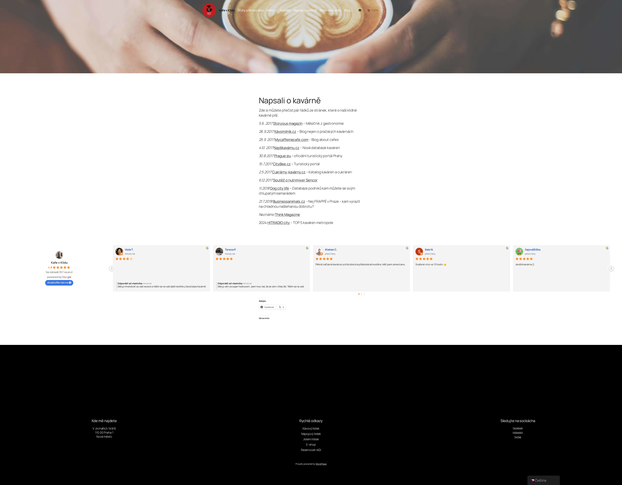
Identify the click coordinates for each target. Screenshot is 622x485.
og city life (281, 188)
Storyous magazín (288, 123)
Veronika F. (331, 249)
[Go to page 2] (364, 293)
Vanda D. (130, 249)
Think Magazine (287, 214)
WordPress (321, 463)
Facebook (518, 428)
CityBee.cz (282, 164)
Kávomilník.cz (285, 131)
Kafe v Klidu (227, 10)
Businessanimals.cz (289, 201)
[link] (373, 10)
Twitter (517, 436)
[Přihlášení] (360, 10)
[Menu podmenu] (276, 10)
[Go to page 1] (361, 294)
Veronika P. (431, 249)
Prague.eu (282, 155)
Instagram (518, 432)
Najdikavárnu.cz (286, 147)
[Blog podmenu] (352, 10)
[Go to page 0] (358, 293)
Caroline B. (231, 249)
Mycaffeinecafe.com (291, 139)
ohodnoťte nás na (57, 282)
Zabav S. (530, 249)
